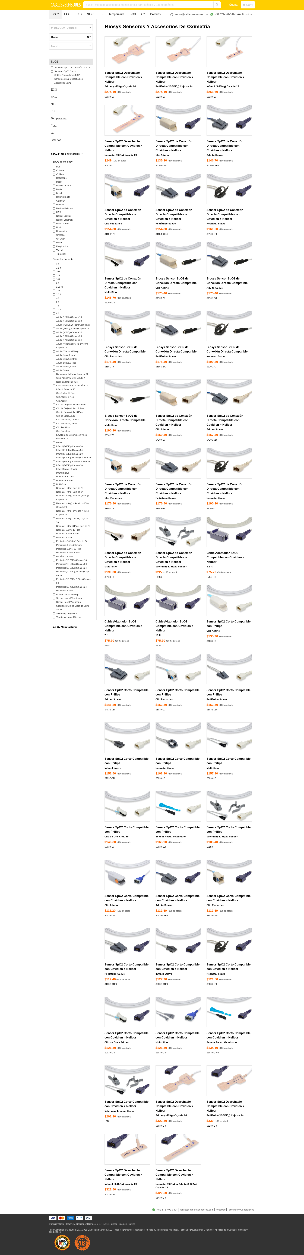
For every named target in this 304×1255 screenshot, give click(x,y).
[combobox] (71, 27)
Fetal (133, 14)
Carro (249, 4)
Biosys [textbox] (70, 37)
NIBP (90, 14)
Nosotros (247, 14)
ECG (67, 14)
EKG (79, 14)
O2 (143, 14)
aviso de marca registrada (166, 1230)
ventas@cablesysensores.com (191, 14)
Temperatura (116, 14)
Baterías (155, 14)
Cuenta (233, 4)
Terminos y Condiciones (240, 1209)
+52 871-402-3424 (225, 14)
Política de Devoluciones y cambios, (197, 1230)
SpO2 (55, 14)
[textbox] (71, 28)
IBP (101, 14)
